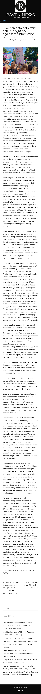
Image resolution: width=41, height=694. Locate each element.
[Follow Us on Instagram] (22, 690)
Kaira (25, 687)
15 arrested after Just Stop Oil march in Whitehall (30, 585)
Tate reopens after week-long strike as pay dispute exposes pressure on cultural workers (20, 644)
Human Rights (22, 570)
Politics (5, 573)
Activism (13, 570)
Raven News (20, 15)
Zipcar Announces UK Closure (14, 650)
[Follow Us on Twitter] (19, 690)
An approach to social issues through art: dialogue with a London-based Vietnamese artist (11, 587)
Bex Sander (27, 78)
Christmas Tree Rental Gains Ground (17, 638)
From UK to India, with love (13, 629)
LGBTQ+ (31, 570)
